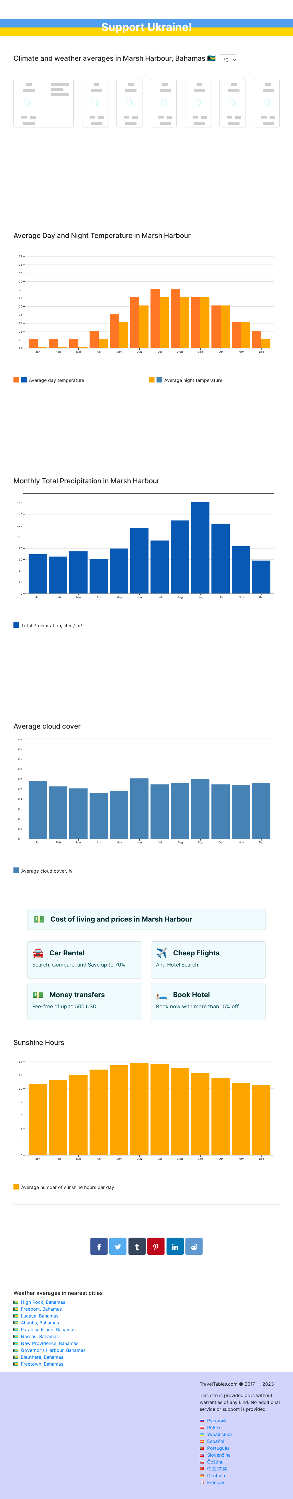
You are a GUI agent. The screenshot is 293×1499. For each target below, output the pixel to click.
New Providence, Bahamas (49, 1343)
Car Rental (67, 953)
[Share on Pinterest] (156, 1246)
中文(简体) (217, 1469)
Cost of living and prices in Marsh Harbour (121, 919)
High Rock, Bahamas (43, 1302)
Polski (213, 1427)
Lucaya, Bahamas (39, 1316)
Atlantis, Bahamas (40, 1323)
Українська (219, 1434)
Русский (216, 1420)
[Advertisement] (146, 188)
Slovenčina (218, 1455)
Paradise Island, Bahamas (48, 1329)
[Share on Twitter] (117, 1246)
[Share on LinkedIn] (175, 1246)
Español (215, 1441)
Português (217, 1448)
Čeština (214, 1462)
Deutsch (215, 1475)
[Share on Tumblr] (137, 1246)
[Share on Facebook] (99, 1246)
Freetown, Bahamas (42, 1364)
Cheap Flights (196, 953)
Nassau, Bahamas (40, 1336)
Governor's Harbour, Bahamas (53, 1350)
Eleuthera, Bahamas (42, 1357)
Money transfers (77, 995)
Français (215, 1482)
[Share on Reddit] (194, 1246)
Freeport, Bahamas (41, 1309)
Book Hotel (191, 995)
